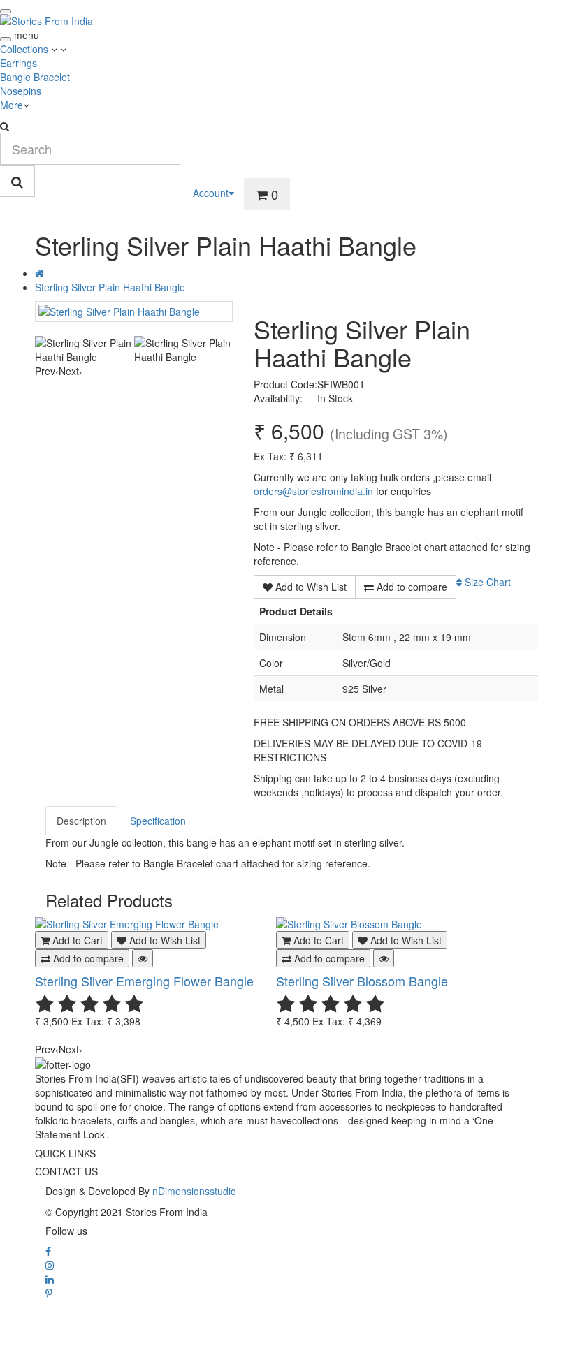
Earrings (18, 63)
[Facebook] (48, 1251)
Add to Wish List (310, 587)
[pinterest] (48, 1293)
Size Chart (486, 582)
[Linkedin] (49, 1279)
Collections (25, 49)
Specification (158, 821)
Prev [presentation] (47, 371)
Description (81, 821)
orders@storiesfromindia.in (313, 491)
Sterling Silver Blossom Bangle (362, 981)
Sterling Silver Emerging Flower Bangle (144, 981)
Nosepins (20, 91)
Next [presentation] (70, 371)
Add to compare (410, 587)
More (11, 105)
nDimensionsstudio (194, 1191)
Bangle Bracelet (35, 77)
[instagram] (49, 1265)
